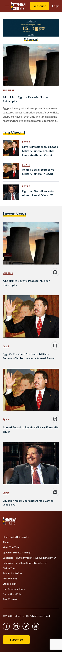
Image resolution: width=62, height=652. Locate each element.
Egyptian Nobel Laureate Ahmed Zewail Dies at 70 (38, 193)
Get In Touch (10, 568)
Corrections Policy (13, 594)
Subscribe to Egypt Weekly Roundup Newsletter (29, 557)
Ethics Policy (9, 583)
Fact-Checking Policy (14, 589)
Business (8, 90)
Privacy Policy (10, 578)
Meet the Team (11, 547)
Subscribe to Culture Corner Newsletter (25, 563)
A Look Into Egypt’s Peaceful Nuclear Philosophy (26, 99)
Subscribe (39, 5)
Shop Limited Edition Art (16, 537)
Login (55, 5)
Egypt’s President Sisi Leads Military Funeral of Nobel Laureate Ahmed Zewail (40, 151)
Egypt (26, 142)
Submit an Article (12, 573)
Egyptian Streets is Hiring (16, 552)
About (6, 542)
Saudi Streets (10, 599)
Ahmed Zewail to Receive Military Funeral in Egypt (38, 171)
